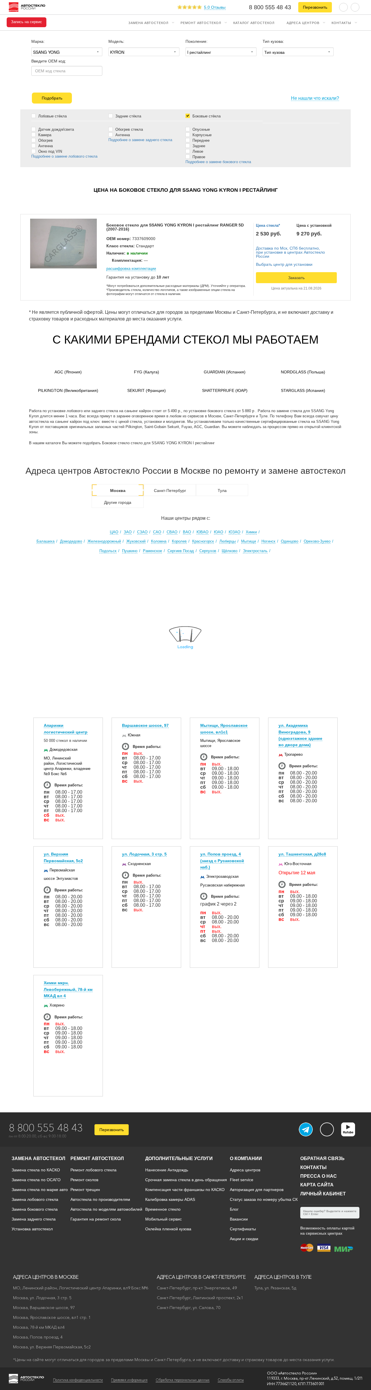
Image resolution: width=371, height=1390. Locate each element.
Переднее (200, 140)
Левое (197, 151)
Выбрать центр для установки (284, 264)
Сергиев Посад (181, 551)
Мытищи (248, 541)
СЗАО (142, 532)
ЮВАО (202, 532)
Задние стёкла (127, 116)
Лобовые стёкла (52, 116)
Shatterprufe (225, 390)
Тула (222, 490)
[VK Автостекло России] (327, 1129)
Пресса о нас (318, 1176)
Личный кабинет (323, 1193)
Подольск (108, 551)
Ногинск (268, 541)
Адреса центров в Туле (283, 1277)
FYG (146, 372)
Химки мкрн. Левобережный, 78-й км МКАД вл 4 (68, 989)
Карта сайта (317, 1184)
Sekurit (146, 390)
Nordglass (303, 372)
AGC (68, 372)
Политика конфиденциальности (78, 1380)
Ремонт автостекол (201, 22)
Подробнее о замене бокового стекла (218, 162)
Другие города (117, 502)
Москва (118, 490)
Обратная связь (322, 1158)
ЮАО (218, 532)
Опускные (200, 129)
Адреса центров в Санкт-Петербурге (201, 1277)
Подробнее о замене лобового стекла (64, 156)
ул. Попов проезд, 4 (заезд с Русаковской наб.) (222, 860)
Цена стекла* (268, 225)
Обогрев (45, 140)
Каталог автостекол (253, 22)
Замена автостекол (148, 22)
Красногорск (203, 541)
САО (157, 532)
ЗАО (128, 532)
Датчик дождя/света (55, 129)
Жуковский (136, 541)
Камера (44, 135)
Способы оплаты (231, 1380)
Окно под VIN (49, 151)
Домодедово (71, 541)
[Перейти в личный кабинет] (355, 6)
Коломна (158, 541)
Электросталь (255, 551)
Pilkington (68, 390)
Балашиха (45, 541)
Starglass (303, 390)
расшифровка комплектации (131, 268)
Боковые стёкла (206, 116)
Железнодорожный (104, 541)
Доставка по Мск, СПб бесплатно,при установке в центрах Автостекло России (290, 252)
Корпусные (201, 135)
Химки (251, 532)
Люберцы (227, 541)
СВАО (172, 532)
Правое (198, 157)
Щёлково (229, 551)
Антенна (45, 146)
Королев (179, 541)
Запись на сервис (26, 22)
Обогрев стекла (128, 129)
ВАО (187, 532)
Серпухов (207, 551)
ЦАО (114, 532)
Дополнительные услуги (179, 1158)
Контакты (341, 22)
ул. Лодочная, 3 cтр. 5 (144, 854)
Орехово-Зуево (317, 541)
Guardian (224, 372)
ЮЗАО (234, 532)
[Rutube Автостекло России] (351, 1135)
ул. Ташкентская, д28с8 (302, 854)
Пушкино (129, 551)
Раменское (152, 551)
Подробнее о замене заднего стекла (140, 140)
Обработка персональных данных (183, 1380)
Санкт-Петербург (170, 490)
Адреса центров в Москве (46, 1277)
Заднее (198, 146)
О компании (246, 1158)
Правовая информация (129, 1380)
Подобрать (52, 98)
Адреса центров (303, 22)
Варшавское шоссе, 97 (145, 725)
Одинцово (289, 541)
